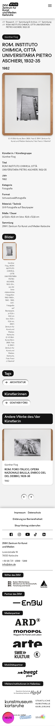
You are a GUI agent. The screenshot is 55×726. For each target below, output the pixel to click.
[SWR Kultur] (22, 654)
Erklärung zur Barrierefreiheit (27, 519)
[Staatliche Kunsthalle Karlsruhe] (43, 703)
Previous (24, 497)
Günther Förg (19, 402)
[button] (27, 104)
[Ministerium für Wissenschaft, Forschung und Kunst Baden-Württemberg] (22, 584)
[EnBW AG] (27, 603)
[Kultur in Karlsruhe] (36, 654)
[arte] (27, 643)
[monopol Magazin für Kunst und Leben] (27, 632)
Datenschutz (34, 512)
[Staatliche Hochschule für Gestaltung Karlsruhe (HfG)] (27, 692)
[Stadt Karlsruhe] (44, 584)
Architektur (18, 382)
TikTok (36, 534)
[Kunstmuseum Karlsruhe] (18, 703)
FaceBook (11, 534)
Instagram (19, 534)
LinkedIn (44, 534)
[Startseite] (12, 9)
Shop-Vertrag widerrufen (27, 525)
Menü (50, 5)
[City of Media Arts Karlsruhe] (41, 717)
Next (31, 497)
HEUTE (8, 717)
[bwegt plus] (28, 673)
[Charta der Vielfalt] (19, 717)
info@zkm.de (9, 564)
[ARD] (27, 622)
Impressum (20, 512)
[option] (10, 303)
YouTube (28, 534)
